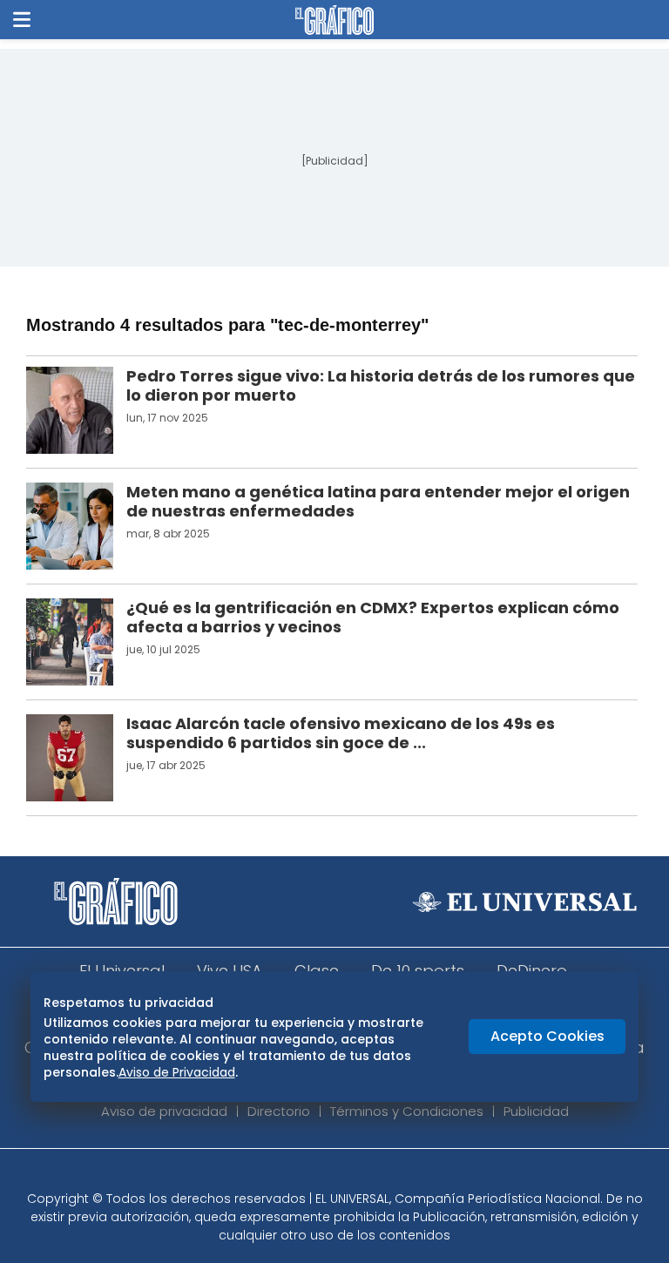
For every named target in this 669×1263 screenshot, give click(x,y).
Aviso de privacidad (164, 1111)
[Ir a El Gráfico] (334, 20)
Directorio (278, 1111)
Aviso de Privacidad (176, 1072)
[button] (21, 20)
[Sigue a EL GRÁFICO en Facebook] (316, 1175)
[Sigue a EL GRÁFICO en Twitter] (328, 1175)
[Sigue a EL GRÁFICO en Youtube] (353, 1175)
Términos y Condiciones (406, 1111)
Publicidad (536, 1111)
